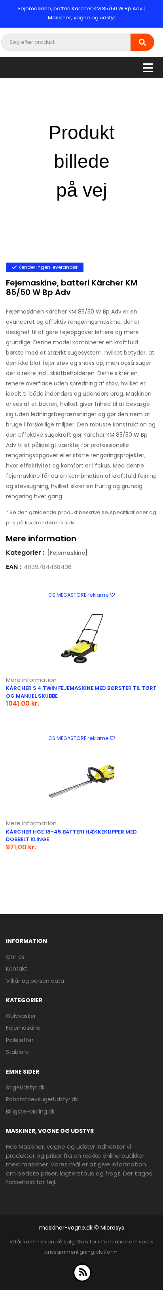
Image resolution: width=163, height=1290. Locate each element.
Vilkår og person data (35, 981)
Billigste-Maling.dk (30, 1111)
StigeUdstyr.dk (25, 1087)
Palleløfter (20, 1040)
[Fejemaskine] (67, 553)
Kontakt (16, 969)
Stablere (17, 1052)
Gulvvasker (21, 1016)
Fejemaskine (23, 1028)
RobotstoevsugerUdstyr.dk (42, 1099)
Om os (15, 957)
